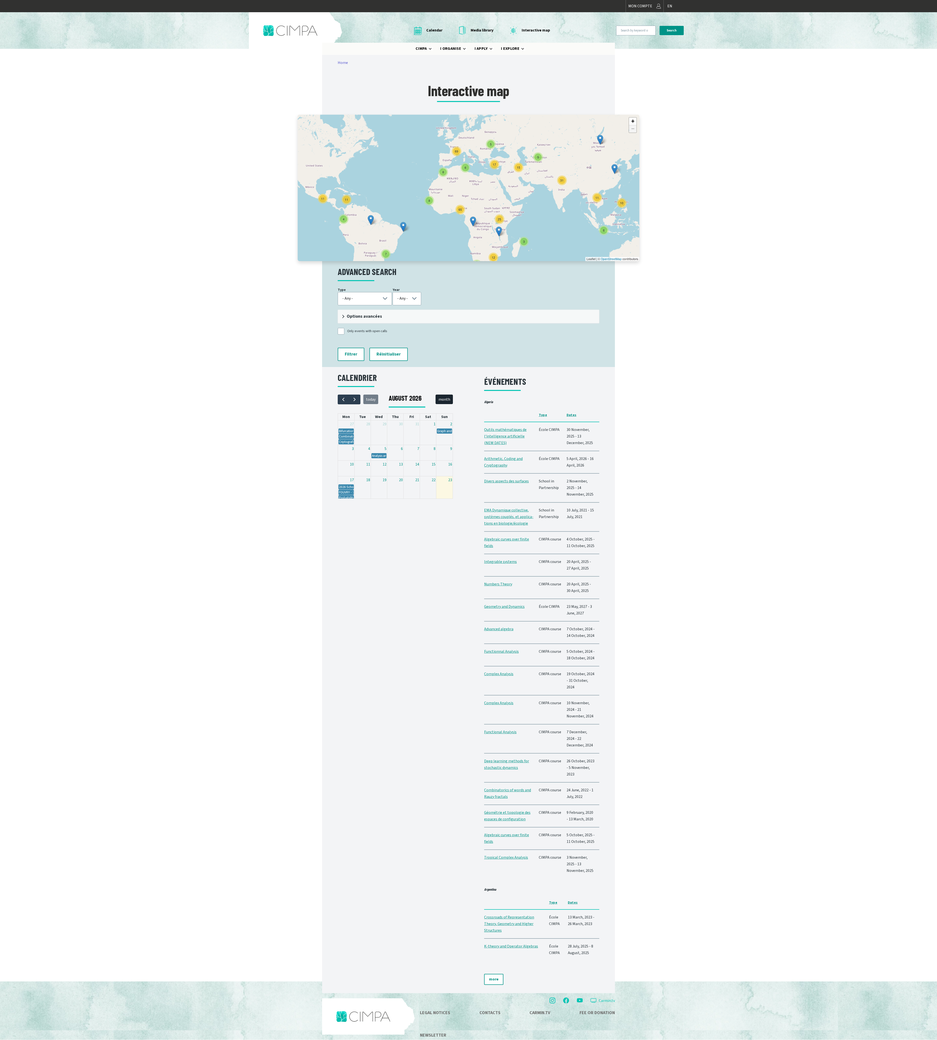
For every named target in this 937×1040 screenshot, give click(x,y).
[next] (354, 399)
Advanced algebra (498, 629)
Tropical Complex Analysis (506, 857)
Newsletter (433, 1035)
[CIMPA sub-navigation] (433, 49)
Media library (482, 30)
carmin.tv (540, 1013)
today (371, 399)
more (494, 979)
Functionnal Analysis (501, 651)
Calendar (434, 30)
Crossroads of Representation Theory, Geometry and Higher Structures (509, 924)
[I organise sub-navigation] (467, 49)
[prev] (343, 399)
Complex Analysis (498, 674)
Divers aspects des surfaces (506, 481)
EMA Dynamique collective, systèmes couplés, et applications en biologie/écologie (508, 517)
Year (396, 290)
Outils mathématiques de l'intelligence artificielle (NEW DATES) (505, 436)
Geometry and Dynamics (504, 606)
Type (543, 415)
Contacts (489, 1013)
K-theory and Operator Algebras (511, 946)
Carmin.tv (607, 1000)
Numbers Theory (498, 584)
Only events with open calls (367, 331)
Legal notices (435, 1013)
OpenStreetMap (611, 259)
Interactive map (536, 30)
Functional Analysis (500, 732)
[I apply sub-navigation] (494, 49)
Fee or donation (597, 1013)
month (444, 399)
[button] (403, 227)
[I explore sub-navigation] (525, 49)
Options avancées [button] (364, 316)
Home (343, 62)
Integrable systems (500, 561)
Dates (571, 415)
